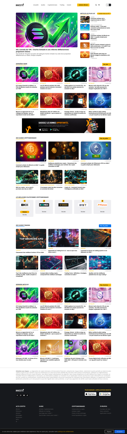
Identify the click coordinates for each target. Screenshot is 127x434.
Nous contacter (104, 411)
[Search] (96, 4)
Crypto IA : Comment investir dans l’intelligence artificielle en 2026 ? (75, 188)
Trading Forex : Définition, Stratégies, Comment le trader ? (76, 273)
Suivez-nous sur (103, 13)
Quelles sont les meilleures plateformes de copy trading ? (98, 273)
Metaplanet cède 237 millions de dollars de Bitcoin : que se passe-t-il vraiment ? (50, 113)
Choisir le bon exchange (79, 413)
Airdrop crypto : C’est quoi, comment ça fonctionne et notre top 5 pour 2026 (100, 28)
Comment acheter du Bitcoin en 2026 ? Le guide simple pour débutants (99, 37)
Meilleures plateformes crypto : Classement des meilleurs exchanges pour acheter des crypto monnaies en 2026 (62, 164)
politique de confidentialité (66, 431)
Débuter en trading (44, 411)
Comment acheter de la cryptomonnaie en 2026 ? (97, 19)
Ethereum (19, 411)
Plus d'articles (105, 285)
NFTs (17, 419)
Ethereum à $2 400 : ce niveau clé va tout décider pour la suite (26, 359)
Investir (69, 5)
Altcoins (18, 413)
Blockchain (19, 417)
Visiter (24, 212)
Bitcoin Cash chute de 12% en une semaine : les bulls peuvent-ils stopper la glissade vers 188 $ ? (99, 87)
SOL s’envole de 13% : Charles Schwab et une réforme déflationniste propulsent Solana (42, 51)
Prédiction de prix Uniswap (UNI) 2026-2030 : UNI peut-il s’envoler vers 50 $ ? (75, 359)
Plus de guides (105, 138)
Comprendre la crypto (78, 409)
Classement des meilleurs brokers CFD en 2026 (30, 252)
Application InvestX (105, 413)
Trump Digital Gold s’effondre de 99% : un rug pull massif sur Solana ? (100, 359)
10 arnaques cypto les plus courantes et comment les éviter (51, 188)
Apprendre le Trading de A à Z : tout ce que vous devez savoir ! (62, 251)
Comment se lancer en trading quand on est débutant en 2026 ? (94, 251)
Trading (62, 5)
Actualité (35, 5)
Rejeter (109, 432)
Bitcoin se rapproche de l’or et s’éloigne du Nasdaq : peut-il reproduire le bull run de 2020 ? (25, 113)
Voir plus (106, 64)
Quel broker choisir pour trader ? (48, 415)
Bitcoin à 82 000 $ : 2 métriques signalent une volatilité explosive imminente (50, 359)
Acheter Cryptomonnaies (46, 409)
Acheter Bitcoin (83, 5)
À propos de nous (105, 409)
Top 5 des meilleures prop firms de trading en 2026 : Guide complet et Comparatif (26, 274)
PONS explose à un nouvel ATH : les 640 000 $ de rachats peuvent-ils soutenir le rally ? (75, 87)
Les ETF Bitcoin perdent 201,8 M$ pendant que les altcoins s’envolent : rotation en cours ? (51, 87)
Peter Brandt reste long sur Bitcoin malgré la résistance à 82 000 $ (100, 55)
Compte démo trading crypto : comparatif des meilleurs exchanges (51, 273)
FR (99, 5)
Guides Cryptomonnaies (96, 25)
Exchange (51, 161)
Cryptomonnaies (52, 5)
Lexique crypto (76, 411)
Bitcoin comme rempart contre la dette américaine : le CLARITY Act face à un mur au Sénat (100, 46)
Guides (43, 5)
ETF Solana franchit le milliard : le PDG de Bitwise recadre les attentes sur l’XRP (26, 87)
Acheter (92, 17)
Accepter (120, 432)
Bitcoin (18, 409)
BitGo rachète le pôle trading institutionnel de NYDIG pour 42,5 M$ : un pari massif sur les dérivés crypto (100, 113)
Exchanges (19, 415)
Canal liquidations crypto (79, 415)
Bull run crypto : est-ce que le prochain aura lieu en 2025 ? (24, 188)
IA (16, 421)
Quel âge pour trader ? (45, 413)
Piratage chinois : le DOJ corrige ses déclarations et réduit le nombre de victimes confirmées (75, 113)
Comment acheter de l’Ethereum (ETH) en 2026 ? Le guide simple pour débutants (95, 164)
